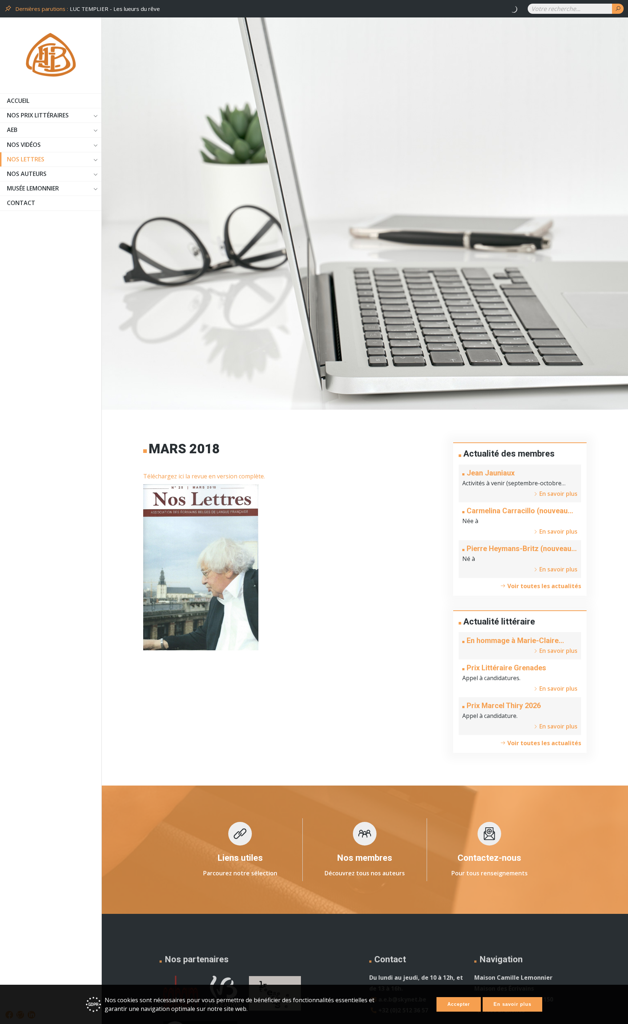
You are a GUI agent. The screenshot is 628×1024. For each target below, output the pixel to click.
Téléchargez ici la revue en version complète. (204, 476)
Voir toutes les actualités (543, 586)
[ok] (618, 9)
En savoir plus (512, 1004)
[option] (294, 9)
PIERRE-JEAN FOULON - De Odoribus (117, 8)
